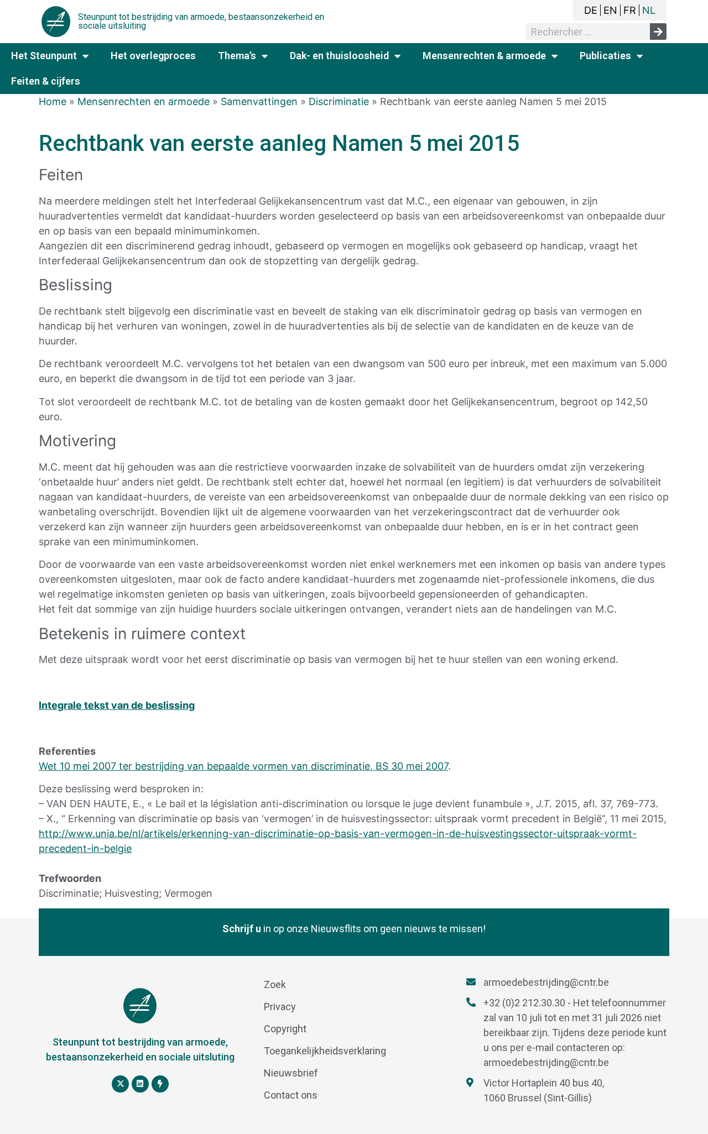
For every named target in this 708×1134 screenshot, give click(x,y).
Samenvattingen (259, 101)
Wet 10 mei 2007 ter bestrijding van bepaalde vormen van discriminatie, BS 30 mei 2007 (243, 766)
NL (648, 10)
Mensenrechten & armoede (484, 55)
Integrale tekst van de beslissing (117, 705)
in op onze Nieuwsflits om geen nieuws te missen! (354, 928)
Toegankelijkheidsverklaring (325, 1051)
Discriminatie (339, 101)
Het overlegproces (153, 55)
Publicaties (605, 55)
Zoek (275, 984)
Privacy (280, 1006)
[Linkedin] (140, 1084)
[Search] (658, 31)
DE (590, 10)
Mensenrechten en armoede (143, 101)
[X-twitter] (120, 1084)
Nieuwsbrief (291, 1073)
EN (610, 10)
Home (52, 101)
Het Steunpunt (44, 55)
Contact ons (290, 1095)
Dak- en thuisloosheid (339, 55)
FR (629, 10)
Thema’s (237, 55)
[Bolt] (160, 1084)
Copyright (285, 1028)
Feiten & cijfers (45, 81)
